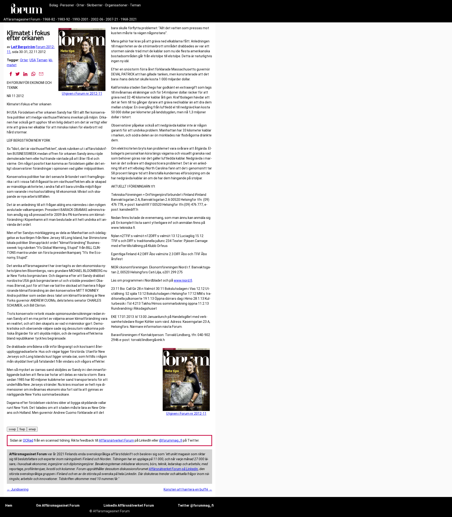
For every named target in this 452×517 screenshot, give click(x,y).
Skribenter (95, 5)
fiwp (22, 429)
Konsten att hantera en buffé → (188, 489)
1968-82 (49, 19)
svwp (12, 429)
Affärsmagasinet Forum (22, 19)
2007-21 (112, 19)
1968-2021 (129, 19)
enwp (32, 429)
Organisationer (116, 5)
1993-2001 (80, 19)
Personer (67, 5)
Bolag (53, 5)
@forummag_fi (170, 440)
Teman (135, 5)
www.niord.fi (183, 280)
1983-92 (63, 19)
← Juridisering (17, 489)
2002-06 (97, 19)
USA (32, 60)
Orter (81, 5)
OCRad (28, 440)
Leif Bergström (23, 47)
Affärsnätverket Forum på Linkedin (173, 469)
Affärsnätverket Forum (116, 440)
